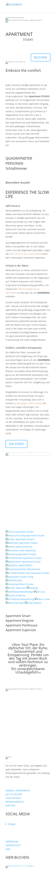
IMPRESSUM (12, 841)
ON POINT (16, 444)
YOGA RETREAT (13, 798)
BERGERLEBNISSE (15, 801)
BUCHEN (40, 57)
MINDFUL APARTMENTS (18, 790)
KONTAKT (11, 805)
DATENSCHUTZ (13, 845)
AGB (8, 849)
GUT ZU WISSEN (14, 794)
